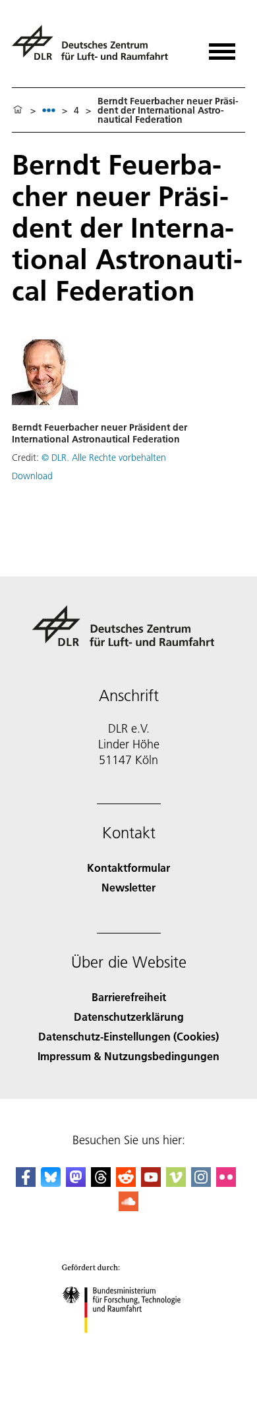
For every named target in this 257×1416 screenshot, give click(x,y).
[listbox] (48, 110)
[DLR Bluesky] (51, 1182)
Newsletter (128, 887)
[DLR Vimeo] (176, 1182)
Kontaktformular (128, 867)
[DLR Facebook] (26, 1182)
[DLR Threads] (101, 1182)
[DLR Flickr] (226, 1182)
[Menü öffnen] (222, 47)
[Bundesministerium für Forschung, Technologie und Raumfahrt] (128, 1346)
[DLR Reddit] (126, 1182)
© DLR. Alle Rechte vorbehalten (104, 457)
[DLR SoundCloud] (128, 1206)
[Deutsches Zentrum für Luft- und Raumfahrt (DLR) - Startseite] (95, 48)
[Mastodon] (76, 1182)
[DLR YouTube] (151, 1182)
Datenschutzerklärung (129, 1016)
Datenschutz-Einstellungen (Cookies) (128, 1036)
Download (32, 476)
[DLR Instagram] (201, 1182)
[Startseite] (18, 110)
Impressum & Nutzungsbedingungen (128, 1056)
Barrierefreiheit (129, 997)
